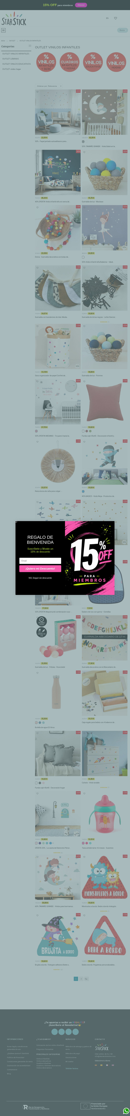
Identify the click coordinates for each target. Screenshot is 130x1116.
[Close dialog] (16, 521)
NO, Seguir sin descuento (40, 578)
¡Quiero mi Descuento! (40, 568)
